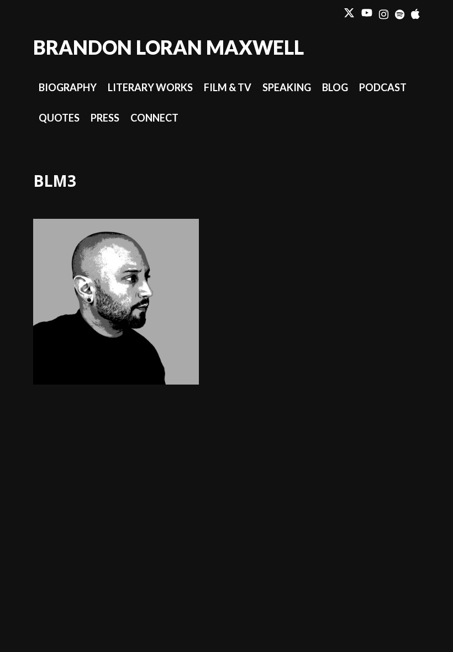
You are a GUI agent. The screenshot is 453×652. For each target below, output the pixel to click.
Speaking (286, 87)
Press (105, 118)
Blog (335, 87)
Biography (68, 87)
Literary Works (150, 87)
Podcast (383, 87)
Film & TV (227, 87)
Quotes (59, 118)
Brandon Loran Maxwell (168, 47)
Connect (154, 118)
